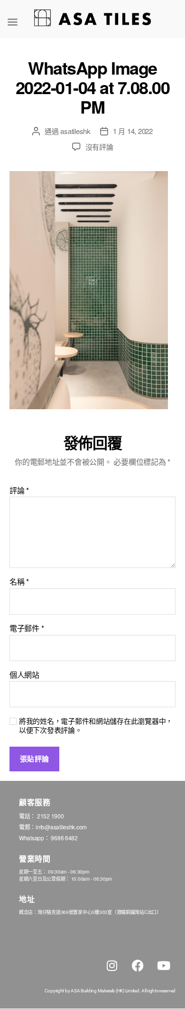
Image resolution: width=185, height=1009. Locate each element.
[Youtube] (164, 966)
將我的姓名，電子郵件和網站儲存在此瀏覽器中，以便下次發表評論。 (96, 726)
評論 (19, 490)
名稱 (19, 581)
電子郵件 (26, 628)
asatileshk (75, 131)
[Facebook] (137, 966)
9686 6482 (64, 838)
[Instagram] (112, 966)
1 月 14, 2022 (133, 131)
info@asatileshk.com (61, 827)
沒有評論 (99, 147)
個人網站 (24, 675)
